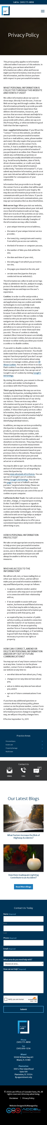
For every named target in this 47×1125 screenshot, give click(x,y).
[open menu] (43, 11)
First (5, 923)
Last (5, 933)
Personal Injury (10, 741)
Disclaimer (13, 1098)
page (9, 482)
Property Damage (11, 748)
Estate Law (9, 745)
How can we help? (14, 969)
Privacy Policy (28, 1098)
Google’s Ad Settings (19, 479)
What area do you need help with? (17, 959)
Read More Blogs (23, 887)
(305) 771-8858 (23, 1042)
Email (9, 949)
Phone (9, 938)
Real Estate (9, 751)
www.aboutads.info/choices (22, 474)
